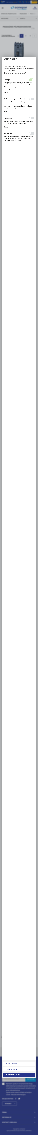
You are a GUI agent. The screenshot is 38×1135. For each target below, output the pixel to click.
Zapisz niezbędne (11, 1069)
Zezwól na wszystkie (13, 1074)
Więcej (6, 92)
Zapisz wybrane (11, 1064)
